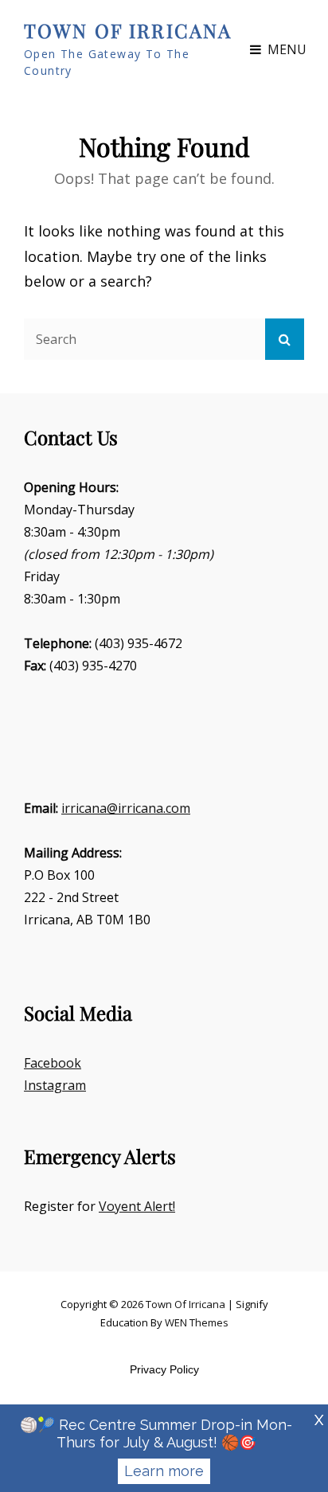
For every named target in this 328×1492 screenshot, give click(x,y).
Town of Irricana (128, 30)
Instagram (55, 1085)
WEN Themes (196, 1322)
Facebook (52, 1063)
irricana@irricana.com (125, 808)
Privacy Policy (164, 1369)
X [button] (318, 1420)
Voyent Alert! (137, 1206)
